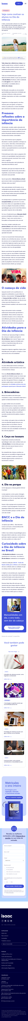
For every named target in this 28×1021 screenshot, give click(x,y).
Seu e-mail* (6, 852)
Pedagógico (6, 10)
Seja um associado (7, 944)
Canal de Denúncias (6, 956)
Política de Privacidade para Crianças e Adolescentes (11, 960)
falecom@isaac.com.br (9, 1001)
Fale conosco (4, 936)
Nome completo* (8, 845)
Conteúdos (4, 938)
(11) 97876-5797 (7, 987)
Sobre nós (4, 933)
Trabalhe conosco (6, 941)
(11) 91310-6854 (7, 994)
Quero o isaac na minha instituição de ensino (14, 628)
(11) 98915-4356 (7, 990)
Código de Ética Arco (6, 954)
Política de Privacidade (10, 892)
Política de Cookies (6, 965)
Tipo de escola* (7, 865)
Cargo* (5, 858)
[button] (25, 3)
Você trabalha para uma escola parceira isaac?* (13, 879)
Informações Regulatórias (8, 968)
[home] (5, 3)
